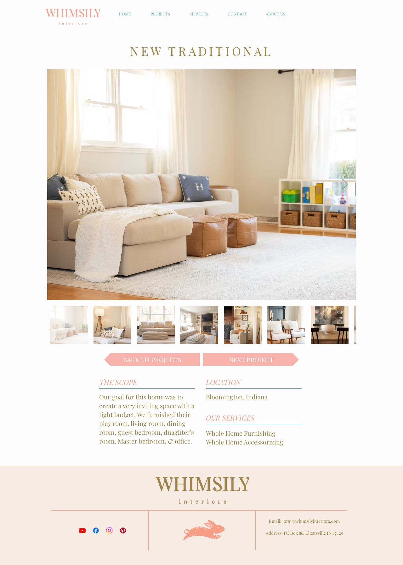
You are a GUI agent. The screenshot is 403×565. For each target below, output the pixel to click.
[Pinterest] (123, 530)
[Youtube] (82, 530)
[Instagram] (109, 530)
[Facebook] (96, 530)
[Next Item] (345, 185)
